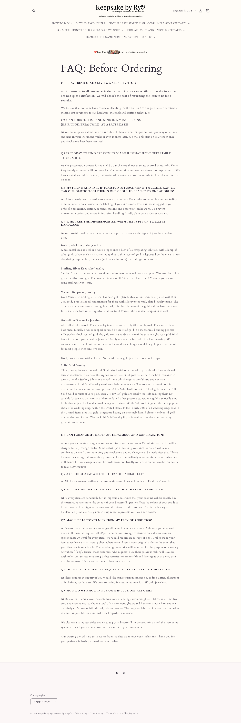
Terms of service (113, 713)
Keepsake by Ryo (45, 713)
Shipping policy (131, 713)
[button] (34, 10)
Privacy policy (96, 713)
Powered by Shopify (63, 713)
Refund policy (81, 713)
